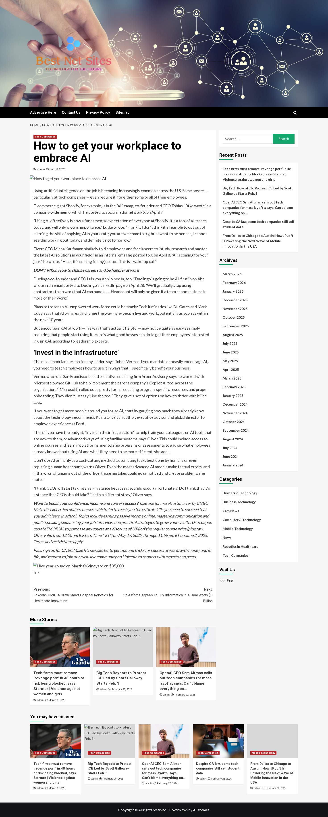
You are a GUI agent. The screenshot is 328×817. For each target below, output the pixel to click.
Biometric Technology (240, 493)
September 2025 (236, 326)
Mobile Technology (238, 529)
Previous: (73, 595)
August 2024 (233, 439)
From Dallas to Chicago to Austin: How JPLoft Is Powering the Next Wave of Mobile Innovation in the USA (258, 241)
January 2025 (233, 396)
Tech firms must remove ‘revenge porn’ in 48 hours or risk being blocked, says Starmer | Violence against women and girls (58, 683)
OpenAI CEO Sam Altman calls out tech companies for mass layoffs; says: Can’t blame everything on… (258, 207)
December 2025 (235, 300)
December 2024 (235, 404)
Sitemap (122, 112)
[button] (295, 113)
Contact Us (71, 112)
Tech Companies (45, 136)
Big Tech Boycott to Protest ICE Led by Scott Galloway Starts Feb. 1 (121, 678)
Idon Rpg (226, 580)
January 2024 (233, 465)
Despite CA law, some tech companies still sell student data (258, 224)
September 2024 (236, 430)
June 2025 (231, 352)
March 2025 (232, 378)
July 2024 (230, 448)
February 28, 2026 (122, 689)
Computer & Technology (242, 520)
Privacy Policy (98, 112)
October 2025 (234, 317)
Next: (167, 595)
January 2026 (233, 291)
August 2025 (233, 335)
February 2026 (234, 283)
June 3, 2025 (57, 169)
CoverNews (178, 810)
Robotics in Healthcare (240, 546)
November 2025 (235, 309)
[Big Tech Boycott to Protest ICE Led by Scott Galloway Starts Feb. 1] (123, 647)
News (227, 538)
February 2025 (234, 387)
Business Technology (239, 502)
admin (41, 169)
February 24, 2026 (276, 788)
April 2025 (231, 369)
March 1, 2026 (57, 700)
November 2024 (235, 413)
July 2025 (230, 343)
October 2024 (234, 422)
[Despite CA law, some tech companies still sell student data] (218, 741)
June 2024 (231, 456)
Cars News (231, 511)
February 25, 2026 (221, 778)
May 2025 (230, 361)
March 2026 (232, 274)
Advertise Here (43, 112)
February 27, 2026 (185, 694)
